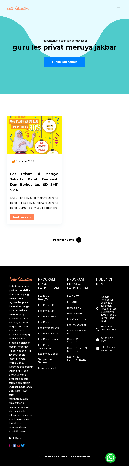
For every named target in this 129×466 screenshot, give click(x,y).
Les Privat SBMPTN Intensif (77, 358)
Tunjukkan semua (64, 62)
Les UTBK (73, 302)
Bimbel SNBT (75, 307)
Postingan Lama (63, 239)
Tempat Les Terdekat (45, 361)
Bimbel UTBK (75, 313)
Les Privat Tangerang (44, 347)
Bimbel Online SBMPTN (75, 341)
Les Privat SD (46, 305)
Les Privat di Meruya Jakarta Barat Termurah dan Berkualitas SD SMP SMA (34, 182)
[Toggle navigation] (118, 8)
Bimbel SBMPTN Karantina (77, 350)
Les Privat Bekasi (48, 339)
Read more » (20, 217)
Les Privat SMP (47, 310)
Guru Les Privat (47, 368)
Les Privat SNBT (76, 324)
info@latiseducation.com (109, 349)
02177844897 (108, 331)
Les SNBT (73, 296)
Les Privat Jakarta (48, 327)
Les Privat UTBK (76, 319)
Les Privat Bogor (48, 333)
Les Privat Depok (48, 353)
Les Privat (44, 322)
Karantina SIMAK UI (77, 332)
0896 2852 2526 (107, 340)
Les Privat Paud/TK (44, 298)
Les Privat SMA (47, 316)
